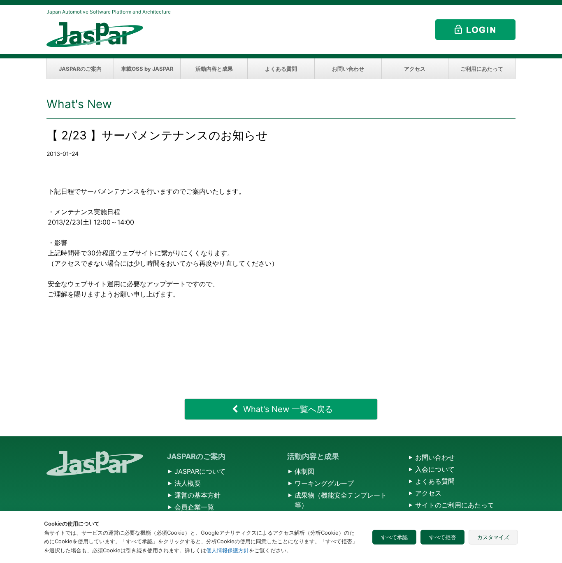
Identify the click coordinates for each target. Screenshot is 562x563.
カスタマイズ (493, 537)
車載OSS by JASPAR (147, 68)
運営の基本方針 (197, 495)
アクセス (414, 68)
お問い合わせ (348, 68)
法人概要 (187, 483)
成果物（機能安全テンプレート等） (341, 500)
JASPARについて (199, 471)
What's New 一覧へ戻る (288, 409)
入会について (435, 469)
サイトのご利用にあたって (454, 505)
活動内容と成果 (214, 68)
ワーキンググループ (324, 483)
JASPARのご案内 (80, 68)
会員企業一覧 (194, 507)
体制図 (304, 471)
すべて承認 (394, 537)
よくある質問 (281, 68)
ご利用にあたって (481, 68)
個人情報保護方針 (227, 550)
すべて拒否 (442, 537)
